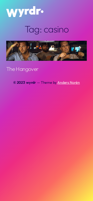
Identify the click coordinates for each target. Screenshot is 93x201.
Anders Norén (68, 82)
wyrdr (31, 82)
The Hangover (22, 68)
